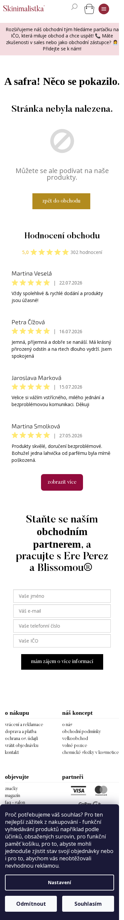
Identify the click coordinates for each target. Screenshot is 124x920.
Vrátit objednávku (21, 746)
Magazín (12, 796)
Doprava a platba (20, 732)
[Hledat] (74, 6)
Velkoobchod (75, 739)
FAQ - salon (15, 803)
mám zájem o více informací (62, 661)
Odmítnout (31, 903)
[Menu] (103, 9)
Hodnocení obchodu (62, 236)
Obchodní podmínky (81, 732)
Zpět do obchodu (61, 201)
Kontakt (12, 753)
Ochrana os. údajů (21, 739)
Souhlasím (88, 903)
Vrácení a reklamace (24, 725)
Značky (11, 789)
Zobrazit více (62, 482)
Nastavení (59, 883)
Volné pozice (74, 746)
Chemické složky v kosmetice (90, 753)
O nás (67, 725)
